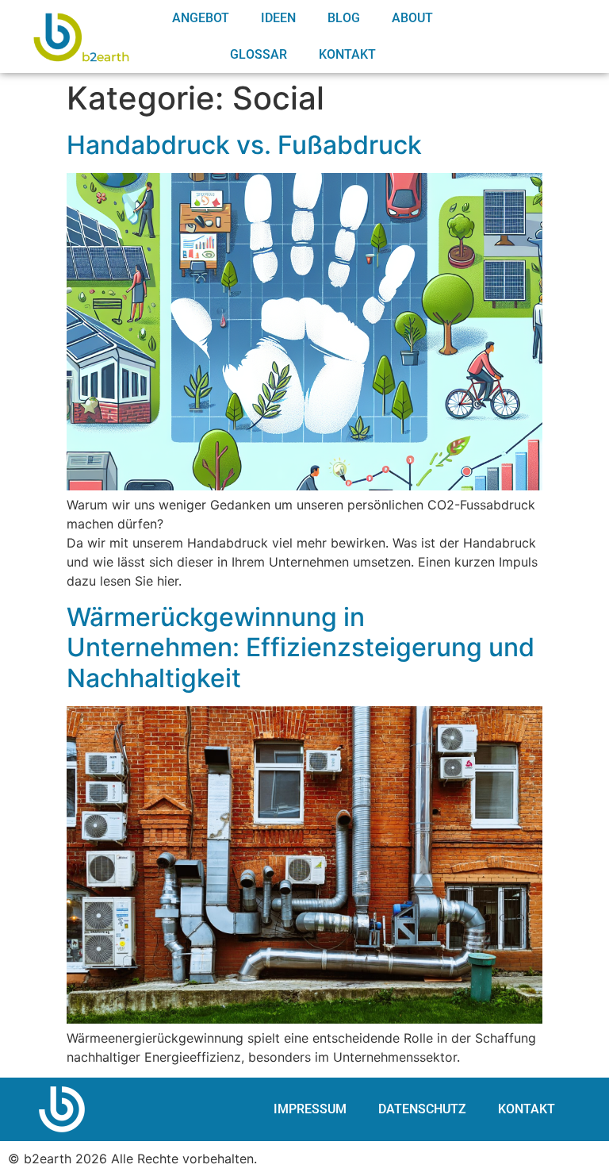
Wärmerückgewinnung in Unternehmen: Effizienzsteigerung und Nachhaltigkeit (300, 647)
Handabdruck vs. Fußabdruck (244, 144)
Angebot (200, 17)
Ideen (278, 17)
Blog (343, 17)
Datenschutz (422, 1108)
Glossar (258, 54)
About (412, 17)
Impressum (310, 1108)
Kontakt (347, 54)
